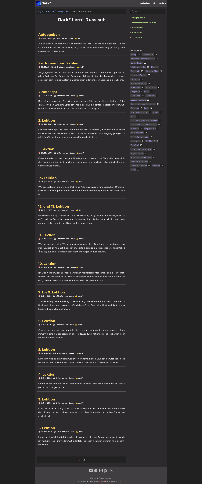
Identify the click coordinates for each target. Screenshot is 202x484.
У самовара (47, 92)
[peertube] (106, 472)
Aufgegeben (49, 34)
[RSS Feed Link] (111, 472)
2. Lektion (46, 120)
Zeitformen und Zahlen (58, 63)
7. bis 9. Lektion (51, 292)
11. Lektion (47, 235)
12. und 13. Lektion (53, 206)
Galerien (145, 3)
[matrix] (101, 472)
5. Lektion (46, 349)
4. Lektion (47, 374)
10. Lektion (47, 264)
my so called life (46, 11)
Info (154, 3)
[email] (91, 472)
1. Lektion (46, 149)
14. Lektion (47, 178)
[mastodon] (96, 472)
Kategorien (63, 11)
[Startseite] (38, 3)
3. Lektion (46, 399)
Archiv (162, 3)
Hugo (122, 481)
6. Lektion (46, 321)
